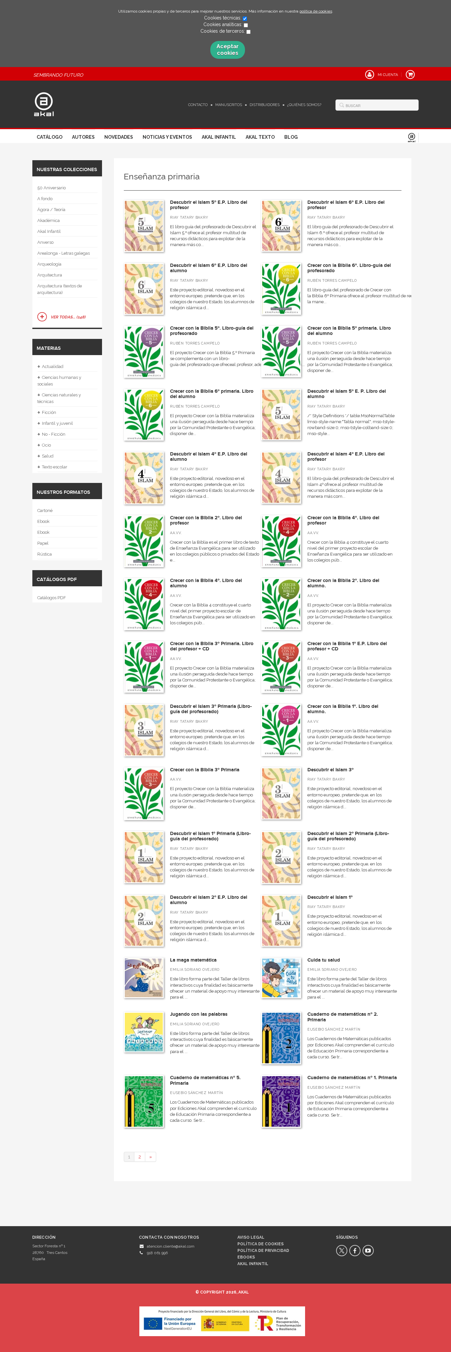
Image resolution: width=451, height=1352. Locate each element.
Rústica (44, 554)
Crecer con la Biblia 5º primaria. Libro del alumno (349, 331)
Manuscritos (228, 105)
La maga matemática (193, 960)
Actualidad (50, 367)
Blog (291, 137)
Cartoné (44, 510)
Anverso (45, 242)
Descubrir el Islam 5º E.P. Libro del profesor (208, 205)
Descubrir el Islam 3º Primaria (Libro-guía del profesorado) (211, 709)
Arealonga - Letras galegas (63, 253)
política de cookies (315, 11)
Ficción (46, 413)
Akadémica (48, 220)
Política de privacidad (263, 1250)
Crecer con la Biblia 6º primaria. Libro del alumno (212, 394)
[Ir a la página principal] (44, 103)
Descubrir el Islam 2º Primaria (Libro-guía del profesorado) (348, 836)
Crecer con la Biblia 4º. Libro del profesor (343, 521)
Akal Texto (260, 137)
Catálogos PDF (51, 597)
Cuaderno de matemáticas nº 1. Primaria (352, 1078)
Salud (45, 456)
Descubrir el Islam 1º (330, 897)
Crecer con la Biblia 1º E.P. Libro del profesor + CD (347, 646)
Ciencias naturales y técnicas (59, 397)
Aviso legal (250, 1237)
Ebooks (246, 1257)
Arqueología (49, 264)
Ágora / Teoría (51, 209)
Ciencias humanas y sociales (59, 380)
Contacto (198, 105)
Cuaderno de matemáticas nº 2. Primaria (342, 1017)
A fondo (44, 198)
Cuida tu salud (323, 960)
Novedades (118, 137)
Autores (83, 137)
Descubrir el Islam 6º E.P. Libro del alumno (208, 268)
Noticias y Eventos (167, 137)
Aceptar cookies (228, 49)
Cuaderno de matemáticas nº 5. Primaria (205, 1080)
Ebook (43, 521)
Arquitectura (49, 275)
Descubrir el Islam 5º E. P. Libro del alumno (346, 394)
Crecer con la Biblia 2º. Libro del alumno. (343, 583)
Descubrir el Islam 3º (330, 770)
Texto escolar (52, 467)
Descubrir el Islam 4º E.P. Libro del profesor (346, 457)
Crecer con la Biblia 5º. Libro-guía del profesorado (212, 331)
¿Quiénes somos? (304, 105)
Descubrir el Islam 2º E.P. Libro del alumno (208, 900)
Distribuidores (265, 105)
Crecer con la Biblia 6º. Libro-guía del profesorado (349, 268)
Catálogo (49, 137)
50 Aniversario (51, 187)
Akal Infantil (219, 137)
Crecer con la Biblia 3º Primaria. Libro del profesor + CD (212, 646)
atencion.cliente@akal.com (170, 1246)
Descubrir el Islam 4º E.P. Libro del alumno (208, 457)
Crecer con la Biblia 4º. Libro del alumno (206, 583)
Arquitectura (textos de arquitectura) (59, 289)
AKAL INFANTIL (252, 1263)
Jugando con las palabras (198, 1014)
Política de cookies (260, 1244)
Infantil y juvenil (55, 423)
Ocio (44, 445)
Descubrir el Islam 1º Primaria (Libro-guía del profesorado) (210, 836)
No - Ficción (51, 434)
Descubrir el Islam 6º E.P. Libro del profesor (346, 205)
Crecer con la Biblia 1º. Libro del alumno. (342, 709)
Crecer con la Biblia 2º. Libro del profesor (206, 521)
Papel (43, 543)
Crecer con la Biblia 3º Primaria (204, 770)
